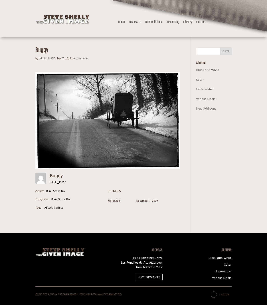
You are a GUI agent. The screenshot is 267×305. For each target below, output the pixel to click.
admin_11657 (47, 58)
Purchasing (172, 22)
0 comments (81, 58)
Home (121, 22)
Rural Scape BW (55, 191)
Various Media (206, 99)
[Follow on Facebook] (214, 295)
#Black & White (53, 207)
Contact (201, 22)
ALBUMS (133, 22)
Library (187, 22)
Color (200, 79)
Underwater (204, 89)
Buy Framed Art (149, 277)
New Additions (153, 22)
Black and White (207, 70)
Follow (225, 294)
